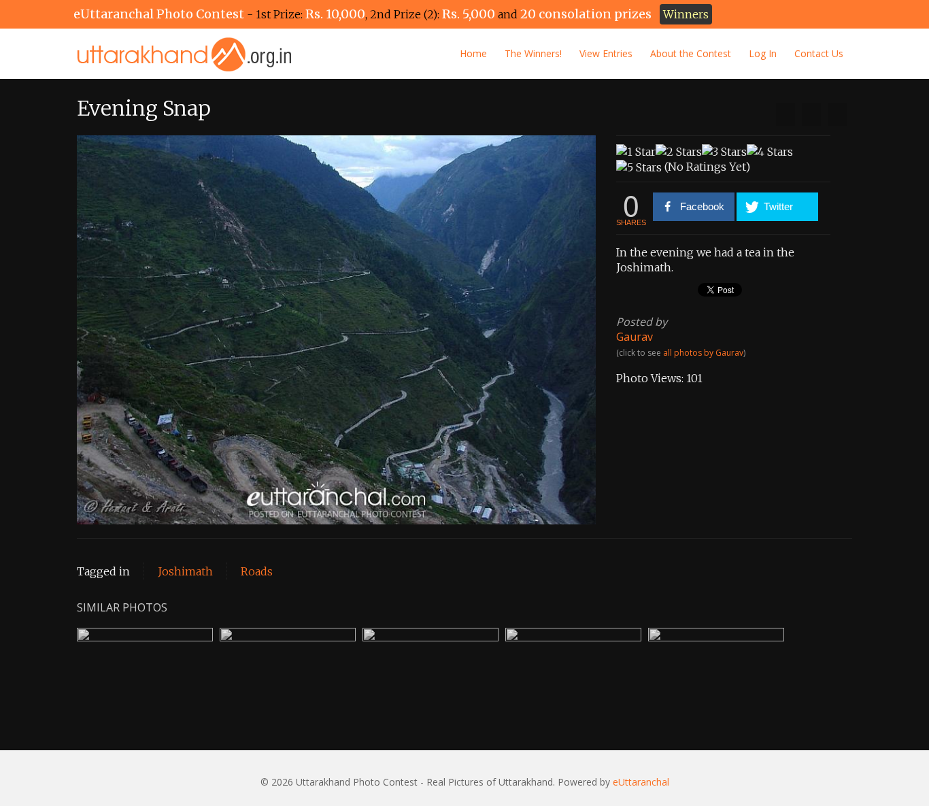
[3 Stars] (724, 151)
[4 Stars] (770, 151)
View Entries (605, 53)
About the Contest (690, 53)
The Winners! (533, 53)
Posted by (641, 321)
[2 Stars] (679, 151)
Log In (763, 53)
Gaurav (634, 336)
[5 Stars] (639, 167)
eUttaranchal (641, 781)
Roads (257, 571)
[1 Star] (636, 151)
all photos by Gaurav (703, 352)
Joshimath (185, 571)
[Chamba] (785, 114)
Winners (686, 14)
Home (473, 53)
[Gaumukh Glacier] (837, 114)
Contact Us (818, 53)
